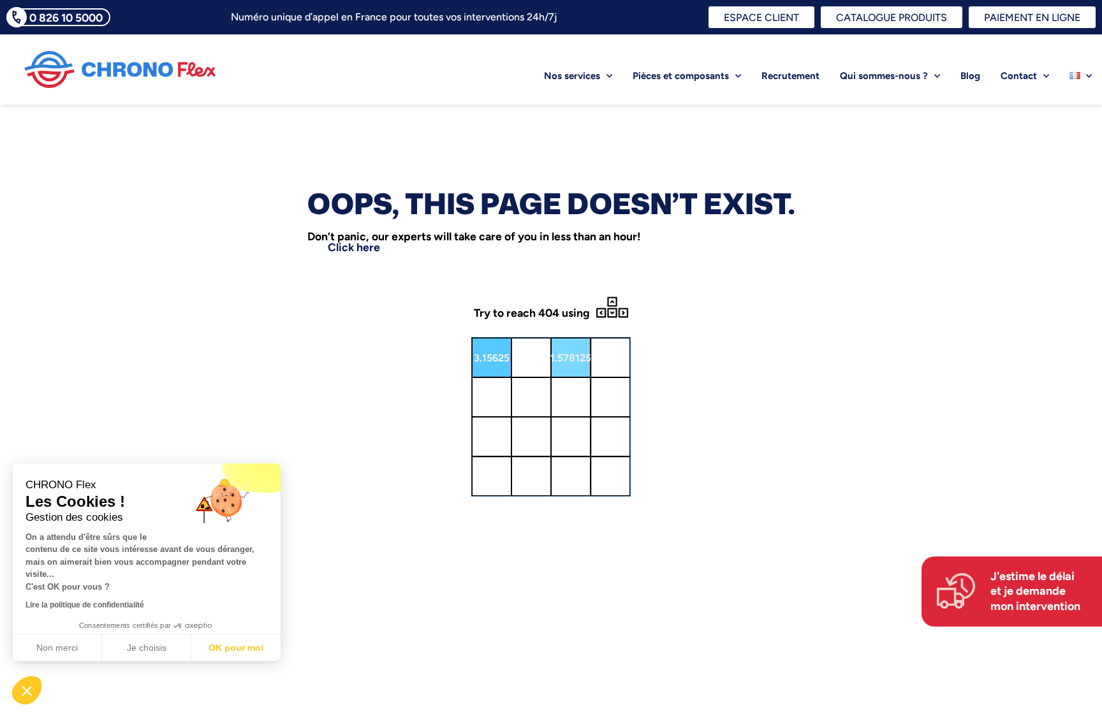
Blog (970, 76)
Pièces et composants (681, 76)
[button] (26, 690)
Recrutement (790, 76)
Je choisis (146, 648)
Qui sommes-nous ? (884, 76)
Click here (354, 247)
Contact (1019, 76)
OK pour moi (236, 648)
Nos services (572, 76)
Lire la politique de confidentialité (85, 604)
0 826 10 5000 (66, 17)
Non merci (57, 648)
